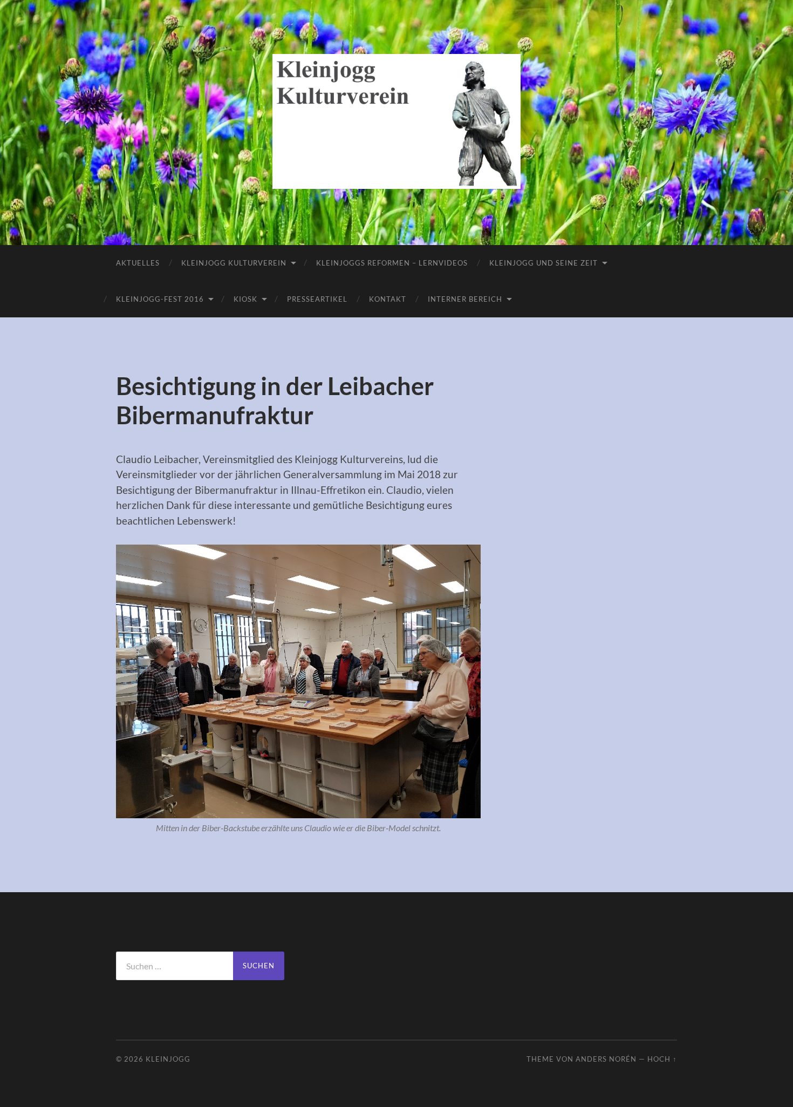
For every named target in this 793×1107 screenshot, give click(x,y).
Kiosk (245, 299)
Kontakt (387, 299)
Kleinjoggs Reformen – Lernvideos (392, 263)
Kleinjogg (168, 1059)
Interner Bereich (465, 299)
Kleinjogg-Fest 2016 (160, 299)
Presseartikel (317, 299)
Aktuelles (138, 263)
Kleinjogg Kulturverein (233, 263)
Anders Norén (606, 1059)
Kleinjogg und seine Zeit (543, 263)
